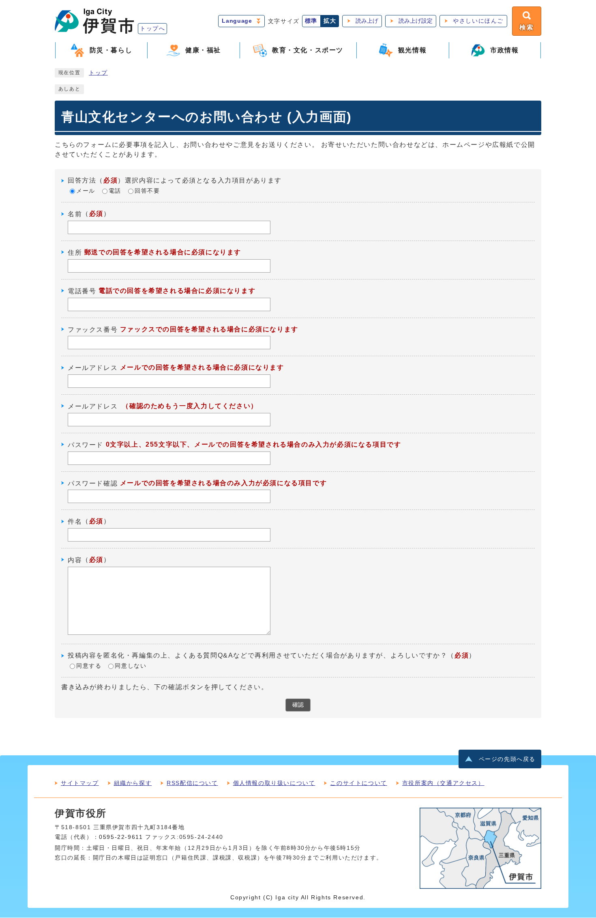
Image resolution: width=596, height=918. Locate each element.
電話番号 (82, 291)
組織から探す (133, 783)
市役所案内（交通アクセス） (443, 783)
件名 (75, 521)
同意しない (130, 666)
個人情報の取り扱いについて (274, 783)
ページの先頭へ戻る (507, 759)
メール (85, 191)
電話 (115, 191)
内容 (75, 560)
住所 (75, 252)
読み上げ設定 (416, 21)
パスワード (85, 444)
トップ (98, 73)
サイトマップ (80, 783)
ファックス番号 (93, 329)
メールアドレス (93, 367)
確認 (298, 705)
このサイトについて (358, 783)
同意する (88, 666)
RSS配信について (192, 783)
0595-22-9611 (121, 837)
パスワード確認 (93, 482)
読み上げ (367, 21)
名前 (75, 214)
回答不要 (147, 191)
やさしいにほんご (478, 21)
